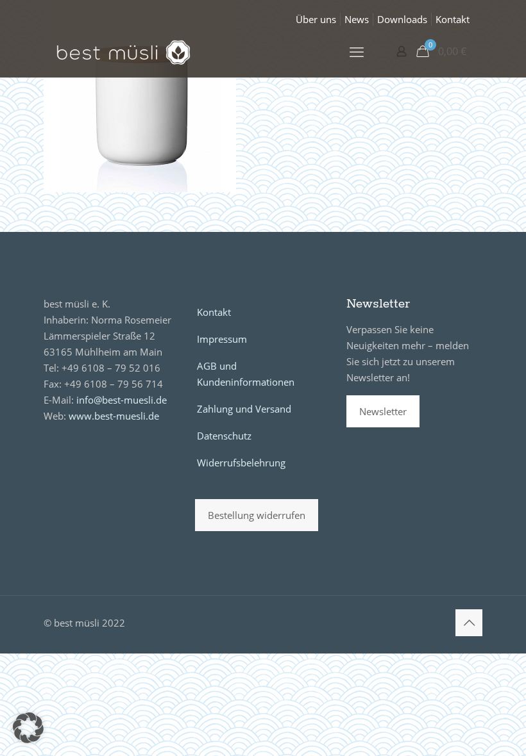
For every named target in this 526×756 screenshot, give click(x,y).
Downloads (402, 19)
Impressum (222, 339)
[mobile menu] (357, 51)
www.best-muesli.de (114, 415)
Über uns (316, 19)
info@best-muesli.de (121, 399)
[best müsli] (123, 51)
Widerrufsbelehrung (241, 462)
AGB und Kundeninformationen (245, 373)
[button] (28, 728)
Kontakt (453, 19)
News (356, 19)
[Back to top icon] (468, 622)
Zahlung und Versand (244, 408)
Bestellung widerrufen (256, 515)
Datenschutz (224, 435)
